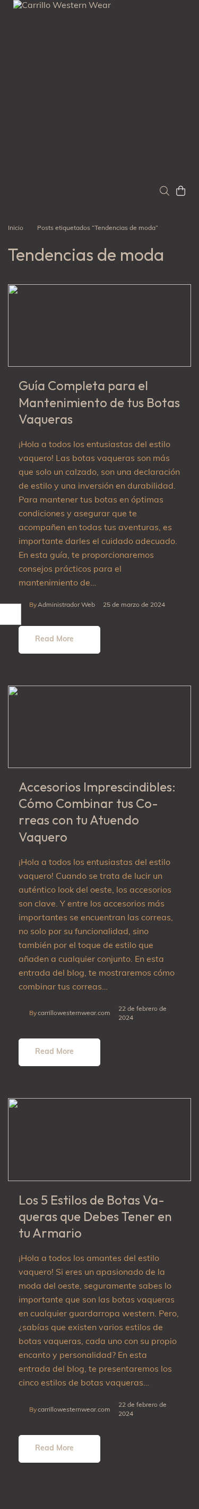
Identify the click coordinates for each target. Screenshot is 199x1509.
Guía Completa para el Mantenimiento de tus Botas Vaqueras (99, 401)
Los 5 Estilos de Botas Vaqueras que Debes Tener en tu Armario (95, 1216)
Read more (54, 640)
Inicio (15, 228)
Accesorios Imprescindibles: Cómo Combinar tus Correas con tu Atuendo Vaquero (97, 812)
